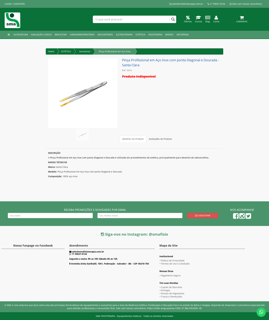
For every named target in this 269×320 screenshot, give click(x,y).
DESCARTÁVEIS (105, 34)
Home (51, 51)
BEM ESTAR (61, 34)
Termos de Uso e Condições (175, 263)
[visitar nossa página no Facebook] (236, 217)
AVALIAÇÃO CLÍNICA (41, 34)
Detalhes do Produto (133, 138)
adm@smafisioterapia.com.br (187, 3)
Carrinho (241, 21)
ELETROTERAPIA (124, 34)
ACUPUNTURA (21, 34)
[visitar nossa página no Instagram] (242, 217)
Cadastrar (203, 215)
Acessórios (84, 51)
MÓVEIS (169, 34)
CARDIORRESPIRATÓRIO (82, 34)
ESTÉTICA (140, 34)
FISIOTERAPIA (155, 34)
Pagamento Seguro (171, 275)
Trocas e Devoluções (171, 296)
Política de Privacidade (172, 260)
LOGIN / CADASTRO (15, 3)
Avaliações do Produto (160, 138)
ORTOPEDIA (183, 34)
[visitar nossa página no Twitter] (248, 217)
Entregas (165, 290)
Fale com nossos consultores (247, 3)
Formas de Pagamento (172, 293)
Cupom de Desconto (171, 287)
